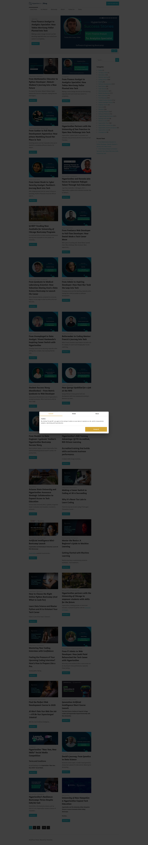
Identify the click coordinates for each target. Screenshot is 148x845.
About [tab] (97, 413)
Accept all (96, 429)
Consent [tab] (51, 413)
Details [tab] (74, 413)
